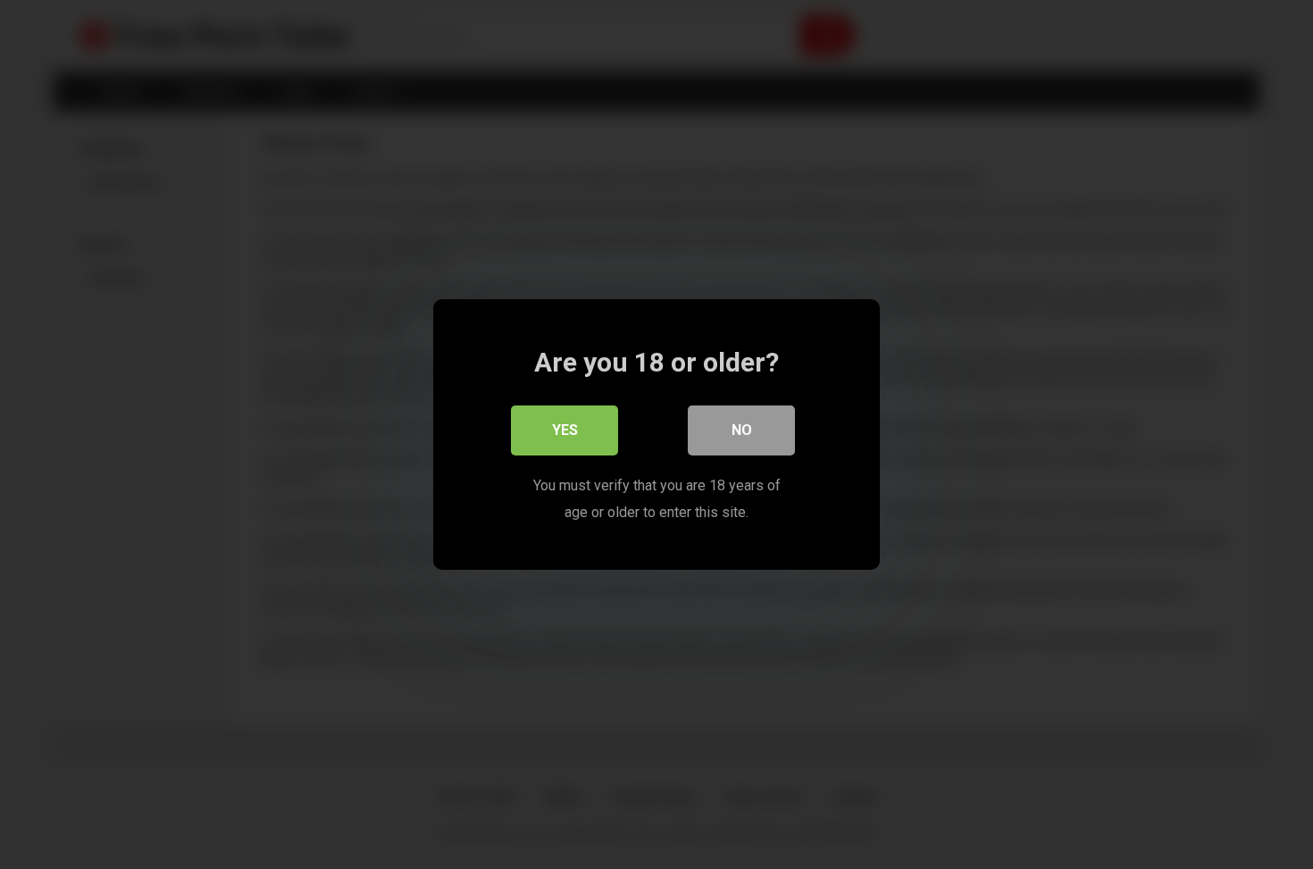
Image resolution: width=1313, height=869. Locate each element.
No (742, 430)
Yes (565, 430)
